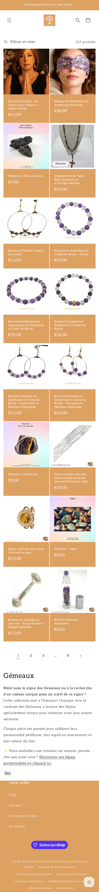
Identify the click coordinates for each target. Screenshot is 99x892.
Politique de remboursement (57, 867)
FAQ (12, 795)
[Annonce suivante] (90, 5)
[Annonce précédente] (8, 5)
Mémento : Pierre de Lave (25, 176)
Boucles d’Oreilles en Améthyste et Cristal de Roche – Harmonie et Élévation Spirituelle (70, 402)
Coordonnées (65, 888)
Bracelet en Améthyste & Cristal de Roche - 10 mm (71, 252)
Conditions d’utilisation (72, 874)
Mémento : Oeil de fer (23, 474)
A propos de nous (23, 816)
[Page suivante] (81, 656)
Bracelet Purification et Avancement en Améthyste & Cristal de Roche (26, 325)
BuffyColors (30, 861)
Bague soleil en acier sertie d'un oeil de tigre (26, 550)
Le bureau (17, 826)
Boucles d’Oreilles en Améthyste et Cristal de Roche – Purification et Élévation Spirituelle (24, 402)
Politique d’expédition (29, 881)
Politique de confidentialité (34, 874)
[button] (9, 20)
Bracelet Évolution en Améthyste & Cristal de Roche (69, 325)
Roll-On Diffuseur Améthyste (66, 621)
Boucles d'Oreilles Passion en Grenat (26, 252)
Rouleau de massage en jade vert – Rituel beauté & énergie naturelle (26, 623)
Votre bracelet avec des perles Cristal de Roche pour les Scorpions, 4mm (71, 478)
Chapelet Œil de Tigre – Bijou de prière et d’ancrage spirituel (70, 179)
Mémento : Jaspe (65, 549)
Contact (15, 805)
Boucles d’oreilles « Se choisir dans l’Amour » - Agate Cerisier (24, 105)
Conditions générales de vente (68, 881)
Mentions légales (41, 888)
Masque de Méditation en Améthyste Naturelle (71, 103)
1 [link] (18, 655)
